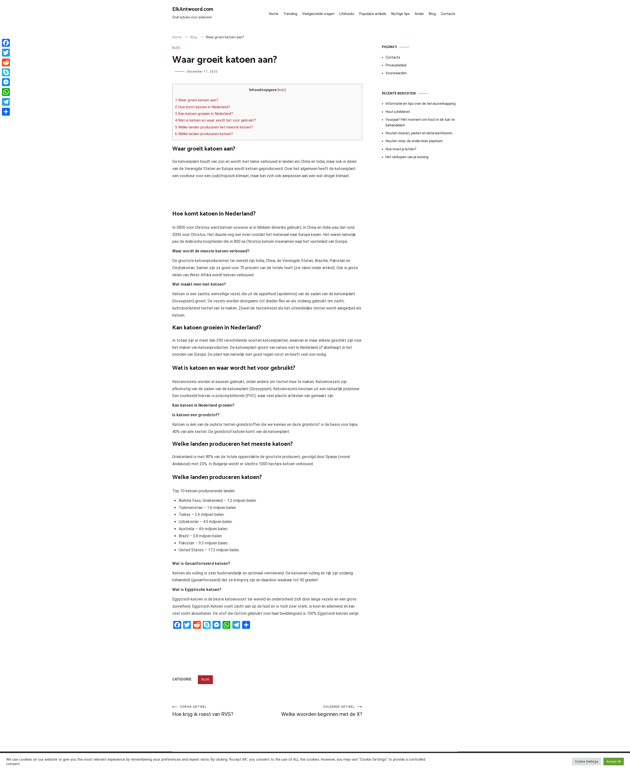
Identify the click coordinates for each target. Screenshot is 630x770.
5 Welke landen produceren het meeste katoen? (214, 127)
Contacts (448, 14)
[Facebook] (6, 43)
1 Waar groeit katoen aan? (196, 100)
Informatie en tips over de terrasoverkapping (421, 104)
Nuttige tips (400, 14)
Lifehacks (346, 14)
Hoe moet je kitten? (401, 149)
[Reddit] (6, 62)
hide (281, 90)
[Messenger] (6, 82)
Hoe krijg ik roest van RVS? (202, 711)
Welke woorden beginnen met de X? (321, 711)
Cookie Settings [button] (586, 761)
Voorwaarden (396, 73)
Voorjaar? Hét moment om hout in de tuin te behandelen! (420, 122)
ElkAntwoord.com (192, 9)
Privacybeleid (396, 65)
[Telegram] (6, 102)
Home (273, 14)
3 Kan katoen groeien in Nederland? (204, 113)
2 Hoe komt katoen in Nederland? (202, 107)
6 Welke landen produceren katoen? (204, 134)
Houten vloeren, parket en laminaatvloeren (419, 133)
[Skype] (6, 72)
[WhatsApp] (6, 92)
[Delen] (6, 112)
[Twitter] (6, 53)
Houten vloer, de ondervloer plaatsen (414, 141)
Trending (290, 14)
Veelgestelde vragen (318, 14)
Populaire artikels (372, 14)
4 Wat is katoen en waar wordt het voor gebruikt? (215, 120)
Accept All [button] (613, 761)
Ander (419, 14)
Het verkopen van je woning (407, 157)
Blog (432, 14)
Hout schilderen (398, 112)
